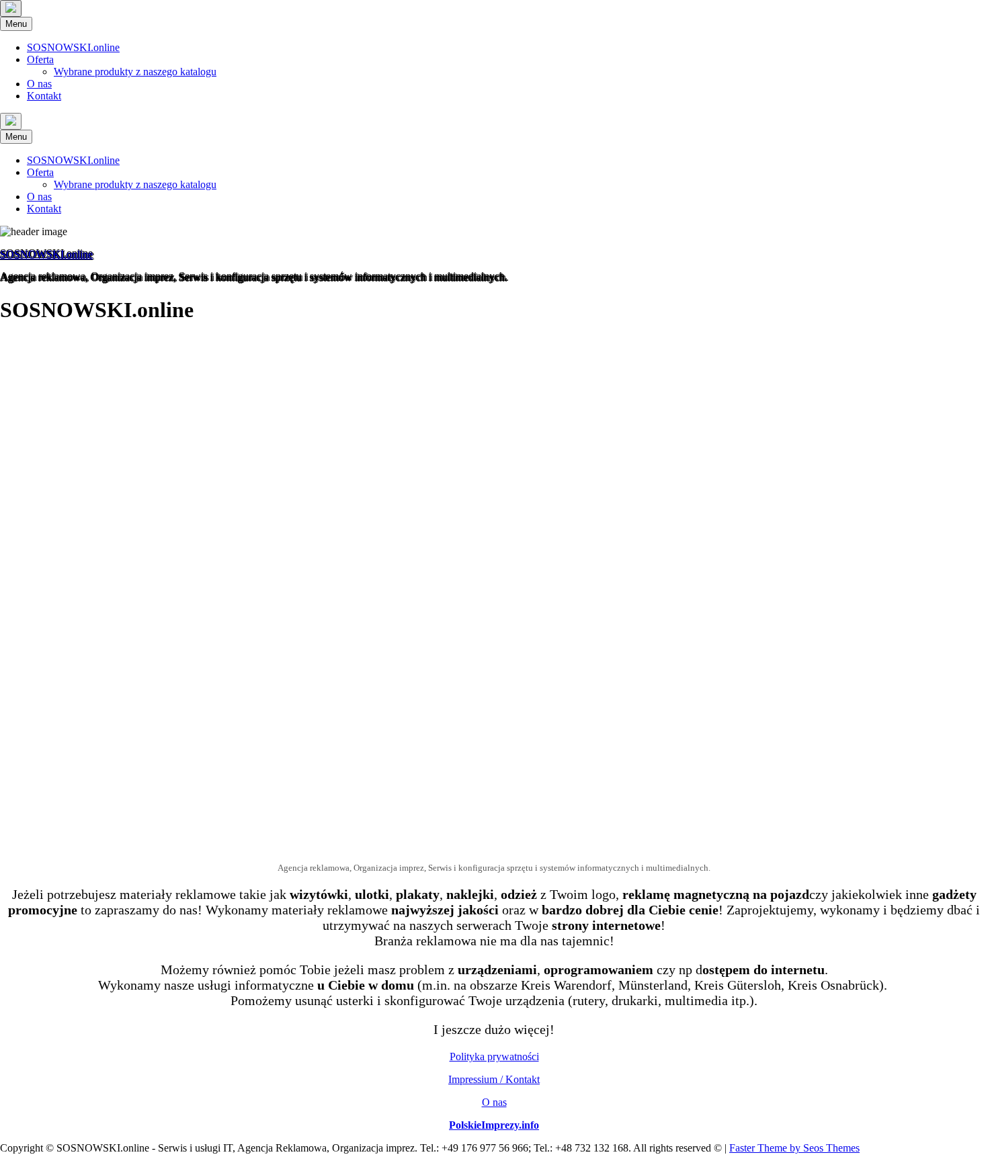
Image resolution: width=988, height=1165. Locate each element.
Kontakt (44, 95)
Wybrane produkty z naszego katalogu (135, 71)
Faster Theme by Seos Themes (794, 1148)
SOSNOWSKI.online (73, 47)
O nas (39, 83)
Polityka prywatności (494, 1056)
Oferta (40, 59)
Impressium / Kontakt (494, 1079)
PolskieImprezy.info (494, 1125)
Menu (16, 24)
